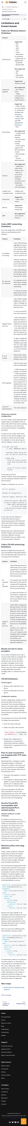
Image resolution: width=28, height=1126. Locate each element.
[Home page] (2, 7)
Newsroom (4, 1098)
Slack (2, 1078)
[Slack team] (18, 1122)
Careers (3, 1101)
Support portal (5, 1049)
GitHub (3, 1072)
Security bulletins (6, 1052)
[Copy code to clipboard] (25, 446)
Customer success (6, 1046)
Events (3, 1020)
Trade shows (5, 1029)
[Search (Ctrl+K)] (25, 2)
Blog (2, 1026)
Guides (3, 1035)
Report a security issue (8, 1055)
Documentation (6, 1017)
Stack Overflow (5, 1075)
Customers (4, 1092)
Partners (3, 1095)
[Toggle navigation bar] (2, 2)
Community (4, 1069)
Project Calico (5, 1066)
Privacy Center (6, 1117)
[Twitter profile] (12, 1122)
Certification (5, 1032)
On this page (6, 19)
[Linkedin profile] (10, 1122)
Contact (3, 1104)
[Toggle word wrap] (22, 446)
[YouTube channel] (15, 1122)
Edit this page (7, 995)
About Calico (5, 1089)
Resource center (6, 1023)
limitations (18, 114)
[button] (12, 2)
